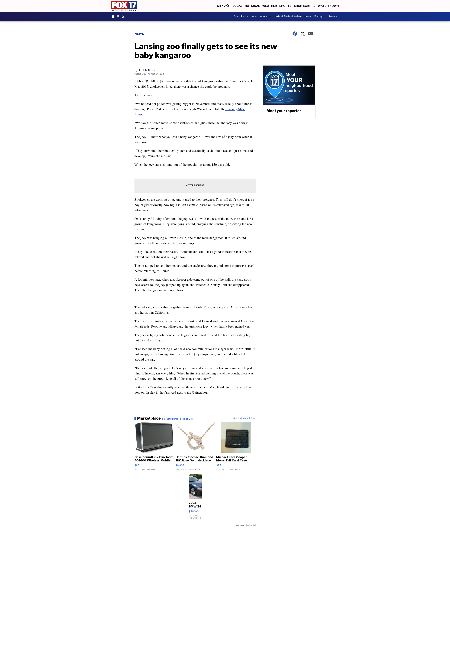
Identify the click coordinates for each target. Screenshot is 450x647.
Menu (221, 5)
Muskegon (319, 16)
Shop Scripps (304, 6)
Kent (254, 16)
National (252, 6)
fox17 (124, 16)
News (139, 33)
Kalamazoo (265, 16)
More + (333, 16)
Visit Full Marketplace (244, 418)
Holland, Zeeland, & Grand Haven (293, 16)
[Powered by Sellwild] (251, 525)
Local (237, 6)
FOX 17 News (147, 70)
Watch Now (328, 6)
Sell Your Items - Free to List (177, 419)
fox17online (114, 16)
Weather (269, 6)
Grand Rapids (241, 16)
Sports (285, 6)
